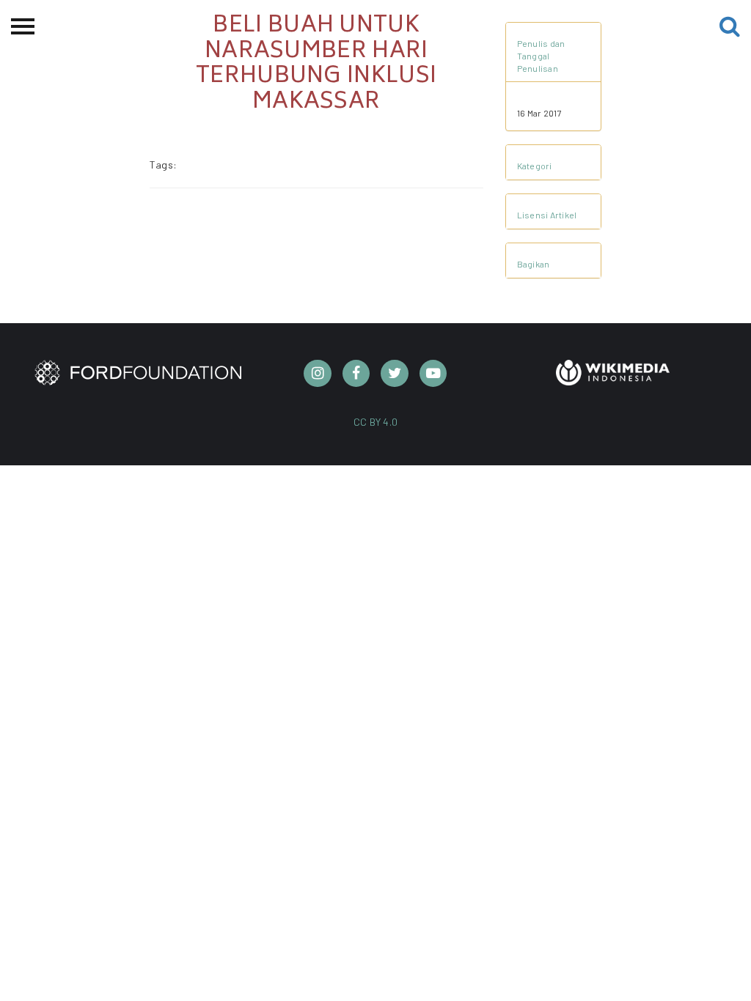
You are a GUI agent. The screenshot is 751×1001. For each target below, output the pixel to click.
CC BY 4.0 (375, 421)
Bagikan (533, 264)
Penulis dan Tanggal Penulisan (541, 55)
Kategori (534, 165)
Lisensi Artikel (547, 215)
